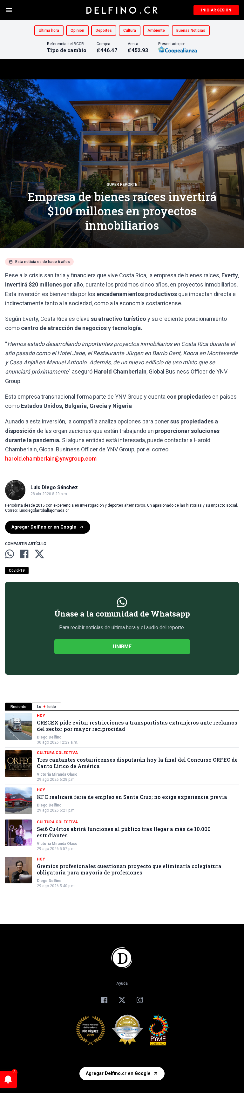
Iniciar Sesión (216, 10)
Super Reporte (122, 184)
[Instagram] (140, 1000)
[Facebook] (104, 1000)
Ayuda (122, 983)
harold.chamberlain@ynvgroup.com (51, 458)
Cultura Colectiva (57, 753)
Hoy (41, 715)
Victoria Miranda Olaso (57, 774)
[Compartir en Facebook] (24, 554)
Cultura (129, 30)
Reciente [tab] (18, 707)
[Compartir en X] (39, 554)
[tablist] (122, 707)
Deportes (104, 30)
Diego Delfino (49, 737)
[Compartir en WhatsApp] (9, 554)
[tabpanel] (122, 800)
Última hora (49, 30)
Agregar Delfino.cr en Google (43, 527)
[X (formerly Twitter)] (122, 1000)
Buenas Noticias (190, 30)
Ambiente (156, 30)
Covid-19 (17, 570)
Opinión (77, 30)
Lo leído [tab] (46, 707)
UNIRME (122, 647)
